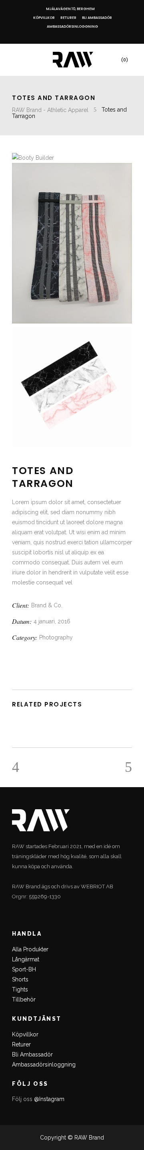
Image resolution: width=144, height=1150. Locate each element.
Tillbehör (24, 999)
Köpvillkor (44, 17)
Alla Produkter (30, 949)
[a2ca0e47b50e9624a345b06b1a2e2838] (72, 445)
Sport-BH (24, 969)
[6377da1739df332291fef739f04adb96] (72, 321)
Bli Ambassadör (97, 17)
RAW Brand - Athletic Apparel (50, 110)
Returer (68, 17)
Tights (20, 989)
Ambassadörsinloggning (72, 26)
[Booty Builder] (33, 158)
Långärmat (25, 959)
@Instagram (49, 1099)
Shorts (20, 979)
